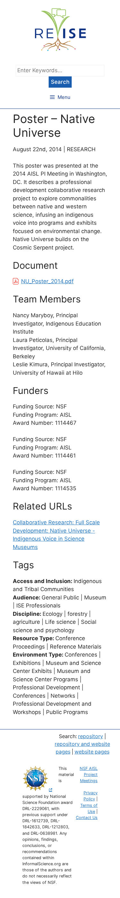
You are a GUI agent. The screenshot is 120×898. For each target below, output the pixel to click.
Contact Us (87, 817)
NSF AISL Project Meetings (89, 774)
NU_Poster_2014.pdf (47, 281)
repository (90, 736)
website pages (92, 752)
